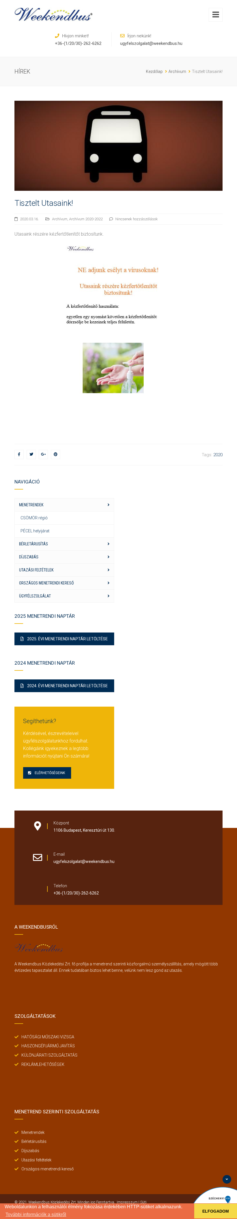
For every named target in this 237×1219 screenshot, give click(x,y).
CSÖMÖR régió (34, 518)
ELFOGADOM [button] (215, 1211)
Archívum (59, 219)
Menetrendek (31, 505)
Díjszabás (28, 557)
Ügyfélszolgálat (35, 596)
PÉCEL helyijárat (35, 531)
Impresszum (127, 1202)
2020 (218, 454)
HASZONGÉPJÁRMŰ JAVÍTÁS (48, 1046)
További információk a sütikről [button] (35, 1214)
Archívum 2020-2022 (86, 219)
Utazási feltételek (36, 570)
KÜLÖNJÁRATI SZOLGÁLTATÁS (49, 1055)
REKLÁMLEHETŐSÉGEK (42, 1064)
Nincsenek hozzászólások (136, 219)
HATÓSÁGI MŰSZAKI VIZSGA (47, 1037)
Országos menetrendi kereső (46, 583)
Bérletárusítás (33, 544)
